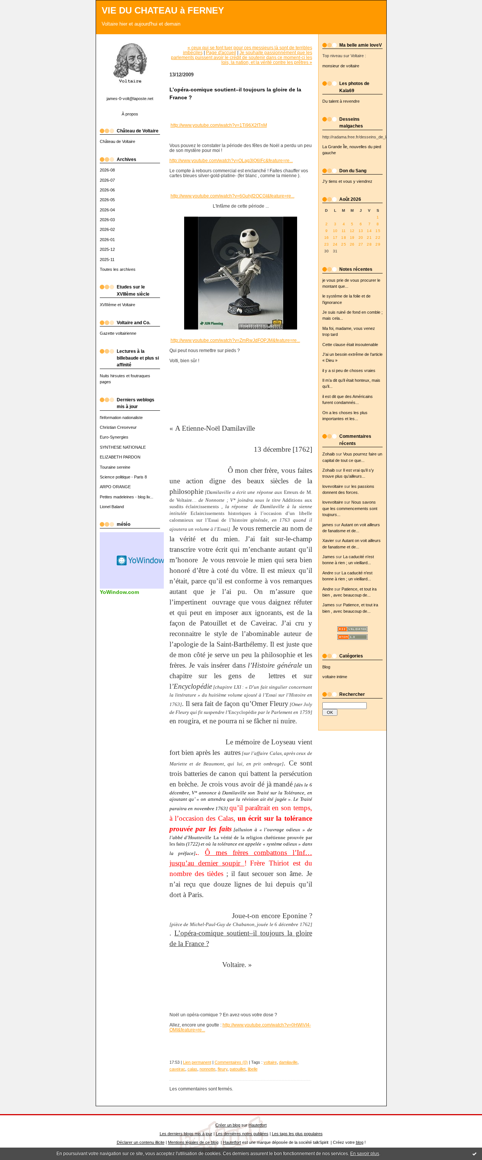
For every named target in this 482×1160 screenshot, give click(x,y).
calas (192, 1069)
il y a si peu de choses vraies (348, 370)
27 (360, 244)
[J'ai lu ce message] (474, 1154)
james (327, 524)
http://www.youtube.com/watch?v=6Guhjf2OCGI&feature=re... (232, 195)
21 (369, 237)
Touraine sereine (115, 467)
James (328, 556)
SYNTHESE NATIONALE (123, 447)
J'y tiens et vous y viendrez (347, 181)
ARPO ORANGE (115, 486)
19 (352, 237)
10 (335, 231)
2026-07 (107, 180)
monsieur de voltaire (340, 66)
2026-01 (107, 239)
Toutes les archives (118, 269)
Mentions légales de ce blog (193, 1142)
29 (377, 244)
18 (343, 237)
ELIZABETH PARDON (120, 457)
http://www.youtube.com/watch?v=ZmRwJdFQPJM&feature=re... (235, 340)
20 (360, 237)
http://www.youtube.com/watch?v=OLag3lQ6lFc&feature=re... (231, 160)
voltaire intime (334, 676)
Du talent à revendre (341, 101)
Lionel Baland (112, 506)
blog (359, 1142)
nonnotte (207, 1069)
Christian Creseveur (118, 427)
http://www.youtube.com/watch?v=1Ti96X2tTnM (219, 125)
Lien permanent (197, 1062)
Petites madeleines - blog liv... (126, 497)
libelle (253, 1069)
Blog (326, 667)
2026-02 (107, 229)
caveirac (177, 1069)
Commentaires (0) (231, 1062)
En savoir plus (364, 1153)
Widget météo (141, 560)
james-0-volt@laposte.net (130, 98)
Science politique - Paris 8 (123, 477)
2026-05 (107, 199)
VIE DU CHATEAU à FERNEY (163, 10)
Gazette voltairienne (118, 333)
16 (326, 237)
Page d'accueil (221, 52)
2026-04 (107, 210)
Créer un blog (227, 1125)
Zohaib (328, 454)
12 (352, 231)
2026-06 (107, 190)
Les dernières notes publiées (242, 1133)
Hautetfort (258, 1125)
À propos (130, 114)
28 (369, 244)
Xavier (328, 540)
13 (360, 231)
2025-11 (107, 259)
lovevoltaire (332, 486)
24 (335, 244)
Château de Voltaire (117, 141)
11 (344, 231)
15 (377, 231)
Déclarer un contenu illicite (141, 1142)
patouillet (238, 1069)
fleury (222, 1069)
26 (352, 244)
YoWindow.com (119, 592)
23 (326, 244)
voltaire (270, 1062)
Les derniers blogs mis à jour (186, 1133)
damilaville (288, 1062)
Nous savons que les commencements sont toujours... (349, 508)
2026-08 (107, 170)
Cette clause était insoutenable (350, 344)
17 (335, 237)
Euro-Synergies (114, 437)
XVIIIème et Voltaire (117, 304)
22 (377, 237)
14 (369, 231)
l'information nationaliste (121, 417)
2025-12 (107, 249)
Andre (327, 573)
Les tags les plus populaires (297, 1133)
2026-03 (107, 219)
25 (343, 244)
